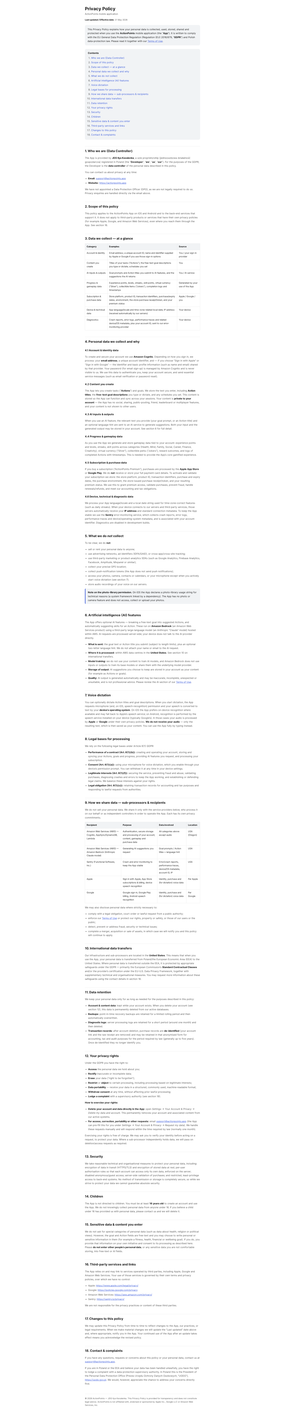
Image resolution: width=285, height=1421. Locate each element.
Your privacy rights (102, 107)
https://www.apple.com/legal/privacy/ (117, 1285)
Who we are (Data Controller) (107, 57)
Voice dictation (99, 84)
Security (95, 112)
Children (95, 116)
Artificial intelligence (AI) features (110, 80)
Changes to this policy (103, 130)
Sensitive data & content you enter (110, 121)
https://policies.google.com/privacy (118, 1290)
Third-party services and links (108, 125)
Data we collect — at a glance (108, 66)
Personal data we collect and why (110, 71)
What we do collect (104, 75)
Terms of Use (155, 41)
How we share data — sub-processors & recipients (119, 94)
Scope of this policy (102, 62)
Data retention (99, 103)
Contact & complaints (103, 134)
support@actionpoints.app (111, 178)
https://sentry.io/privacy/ (110, 1299)
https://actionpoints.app (112, 182)
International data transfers (106, 98)
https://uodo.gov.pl (95, 1379)
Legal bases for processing (106, 89)
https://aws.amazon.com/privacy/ (133, 1294)
